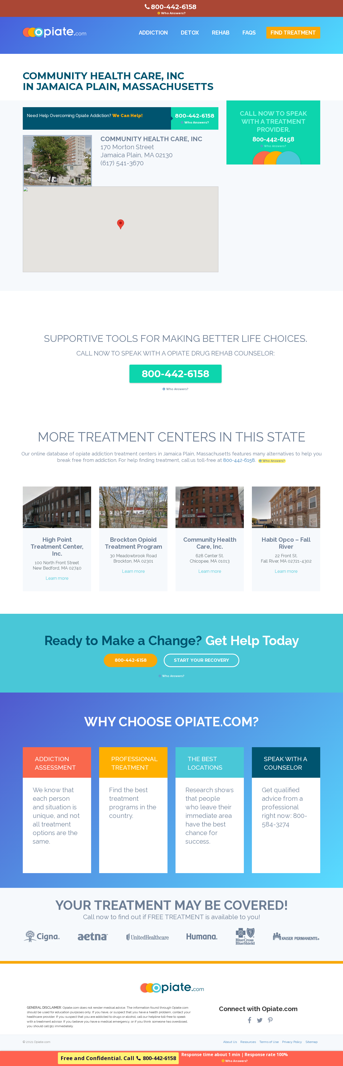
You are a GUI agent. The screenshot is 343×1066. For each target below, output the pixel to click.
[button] (120, 224)
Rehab (220, 32)
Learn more (57, 578)
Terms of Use (269, 1042)
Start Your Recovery (201, 660)
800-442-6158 (194, 118)
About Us (230, 1042)
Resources (248, 1042)
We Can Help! (127, 115)
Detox (190, 32)
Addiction (153, 32)
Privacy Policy (292, 1042)
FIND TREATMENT (293, 32)
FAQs (249, 32)
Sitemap (311, 1042)
